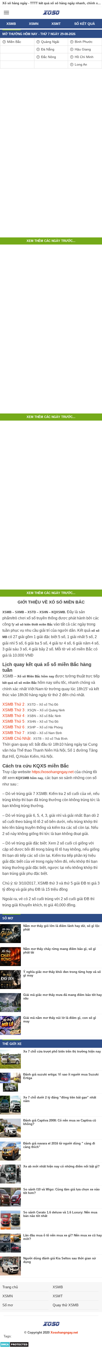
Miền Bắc (13, 42)
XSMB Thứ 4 (13, 716)
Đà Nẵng (47, 49)
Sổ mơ (7, 1305)
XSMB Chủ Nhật (16, 738)
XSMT (56, 24)
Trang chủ (10, 1287)
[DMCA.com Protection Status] (14, 1346)
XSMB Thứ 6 (13, 727)
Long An (80, 64)
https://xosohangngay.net (53, 772)
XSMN (33, 24)
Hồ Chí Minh (83, 57)
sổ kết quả (84, 24)
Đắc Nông (48, 57)
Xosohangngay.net (64, 1332)
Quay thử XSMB (66, 1305)
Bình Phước (83, 42)
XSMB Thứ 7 (13, 733)
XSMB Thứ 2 (13, 704)
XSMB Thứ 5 (13, 721)
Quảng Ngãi (49, 42)
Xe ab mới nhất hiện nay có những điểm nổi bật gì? (61, 1166)
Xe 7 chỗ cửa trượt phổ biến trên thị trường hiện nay (62, 1051)
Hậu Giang (82, 49)
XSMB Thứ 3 (13, 710)
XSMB (11, 24)
